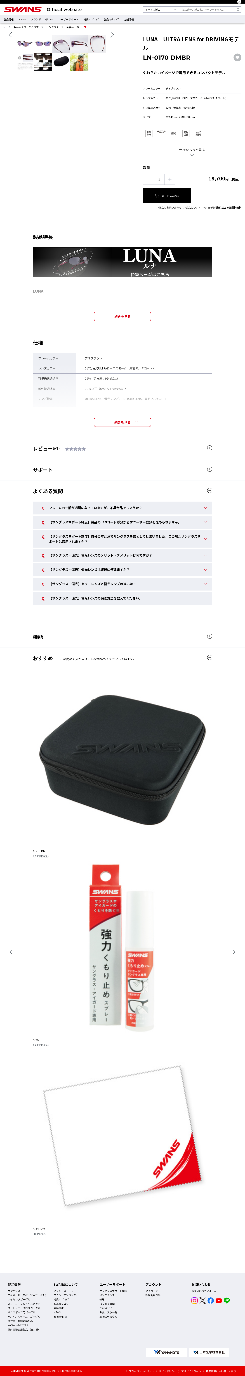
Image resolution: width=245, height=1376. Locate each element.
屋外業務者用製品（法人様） (24, 1329)
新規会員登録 (153, 1295)
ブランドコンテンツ (42, 19)
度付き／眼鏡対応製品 (20, 1321)
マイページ (151, 1291)
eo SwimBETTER (18, 1325)
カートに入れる (170, 195)
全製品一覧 (72, 27)
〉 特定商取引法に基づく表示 (219, 1371)
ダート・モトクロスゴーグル (24, 1308)
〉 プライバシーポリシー (140, 1371)
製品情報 (9, 19)
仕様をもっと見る (192, 149)
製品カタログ (111, 19)
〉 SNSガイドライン (189, 1371)
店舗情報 (129, 19)
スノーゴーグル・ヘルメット (24, 1303)
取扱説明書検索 (108, 1316)
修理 (102, 1299)
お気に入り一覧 (108, 1312)
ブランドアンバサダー (66, 1295)
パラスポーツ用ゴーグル (21, 1312)
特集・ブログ (91, 19)
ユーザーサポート (68, 19)
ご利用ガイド (107, 1308)
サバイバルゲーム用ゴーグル (24, 1316)
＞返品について (192, 207)
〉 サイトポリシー (166, 1371)
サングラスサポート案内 (113, 1291)
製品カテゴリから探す (26, 27)
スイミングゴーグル (19, 1299)
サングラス (52, 27)
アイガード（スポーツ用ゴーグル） (28, 1295)
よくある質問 (107, 1303)
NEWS (22, 19)
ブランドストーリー (65, 1291)
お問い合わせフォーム (203, 1291)
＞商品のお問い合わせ (169, 207)
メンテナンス (107, 1295)
